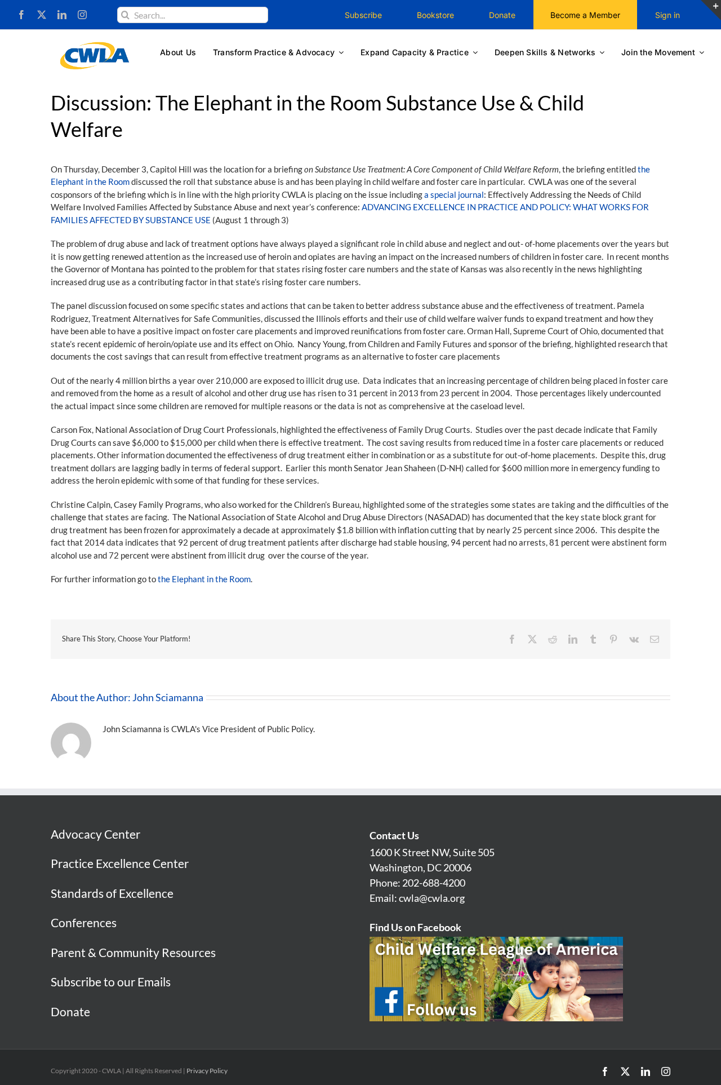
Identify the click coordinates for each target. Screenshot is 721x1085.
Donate (70, 1011)
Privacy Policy (207, 1070)
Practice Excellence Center (120, 863)
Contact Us (394, 835)
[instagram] (82, 14)
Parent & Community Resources (133, 952)
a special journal (454, 194)
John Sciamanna (167, 697)
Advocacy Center (95, 834)
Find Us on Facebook (415, 927)
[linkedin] (61, 14)
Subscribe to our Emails (111, 982)
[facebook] (21, 14)
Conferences (84, 922)
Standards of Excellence (112, 893)
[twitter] (41, 14)
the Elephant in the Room (204, 579)
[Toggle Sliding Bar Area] (711, 10)
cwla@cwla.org (432, 898)
